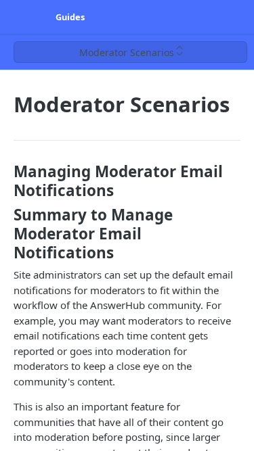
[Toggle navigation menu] (24, 17)
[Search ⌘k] (236, 17)
